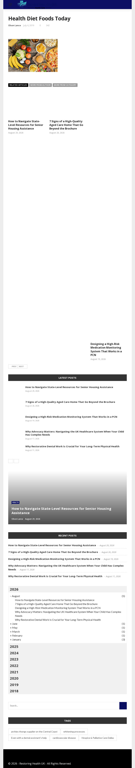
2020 (14, 678)
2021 (14, 671)
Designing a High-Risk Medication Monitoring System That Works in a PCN (106, 349)
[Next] (16, 461)
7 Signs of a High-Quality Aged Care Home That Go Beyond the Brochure (66, 124)
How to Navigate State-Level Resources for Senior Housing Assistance (25, 124)
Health (15, 502)
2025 (14, 646)
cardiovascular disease (64, 737)
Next (21, 366)
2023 (14, 659)
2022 (14, 665)
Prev (14, 366)
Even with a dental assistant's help (29, 737)
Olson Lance (14, 25)
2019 (14, 684)
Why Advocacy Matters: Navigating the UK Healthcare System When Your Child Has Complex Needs (74, 433)
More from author (40, 85)
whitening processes (74, 731)
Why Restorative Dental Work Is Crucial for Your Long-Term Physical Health (72, 446)
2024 (14, 652)
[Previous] (10, 461)
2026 (14, 589)
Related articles (18, 85)
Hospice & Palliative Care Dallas (98, 737)
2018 (14, 690)
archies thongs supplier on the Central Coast (34, 731)
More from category (65, 85)
